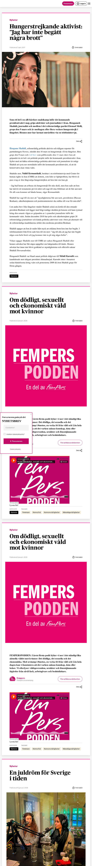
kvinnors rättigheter (52, 512)
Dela (77, 141)
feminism (26, 512)
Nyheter (14, 20)
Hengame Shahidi (18, 148)
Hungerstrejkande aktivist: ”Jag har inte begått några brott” (46, 32)
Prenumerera (68, 3)
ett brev (33, 154)
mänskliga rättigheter (71, 512)
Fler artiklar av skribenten (70, 443)
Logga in (83, 3)
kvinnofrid (37, 512)
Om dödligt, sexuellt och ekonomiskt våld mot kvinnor (38, 305)
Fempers (21, 678)
